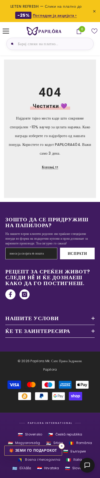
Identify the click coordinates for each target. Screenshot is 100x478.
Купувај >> (50, 167)
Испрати (77, 253)
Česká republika (65, 434)
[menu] (6, 31)
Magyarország (24, 443)
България (74, 451)
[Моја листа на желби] (94, 31)
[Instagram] (24, 294)
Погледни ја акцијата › (55, 15)
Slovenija (76, 468)
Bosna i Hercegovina (39, 460)
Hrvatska (48, 468)
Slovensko (30, 434)
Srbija (54, 443)
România (80, 443)
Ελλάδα (21, 468)
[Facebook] (10, 294)
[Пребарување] (11, 44)
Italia (74, 460)
